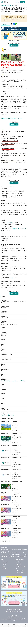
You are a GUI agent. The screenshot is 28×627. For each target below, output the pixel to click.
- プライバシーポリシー (20, 567)
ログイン (17, 2)
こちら (11, 278)
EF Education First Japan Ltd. (7, 5)
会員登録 (9, 223)
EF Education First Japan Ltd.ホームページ (11, 118)
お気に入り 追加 (5, 24)
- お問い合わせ (19, 572)
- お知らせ (4, 568)
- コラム (4, 564)
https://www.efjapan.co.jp (7, 415)
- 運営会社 (18, 562)
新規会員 (22, 2)
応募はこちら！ (14, 45)
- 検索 (3, 566)
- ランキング (5, 562)
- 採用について (19, 570)
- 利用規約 (18, 564)
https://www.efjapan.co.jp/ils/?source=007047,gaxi (14, 381)
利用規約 (14, 228)
